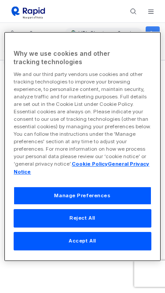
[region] (82, 147)
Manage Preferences (82, 195)
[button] (150, 11)
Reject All (82, 218)
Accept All (82, 241)
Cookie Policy (90, 164)
